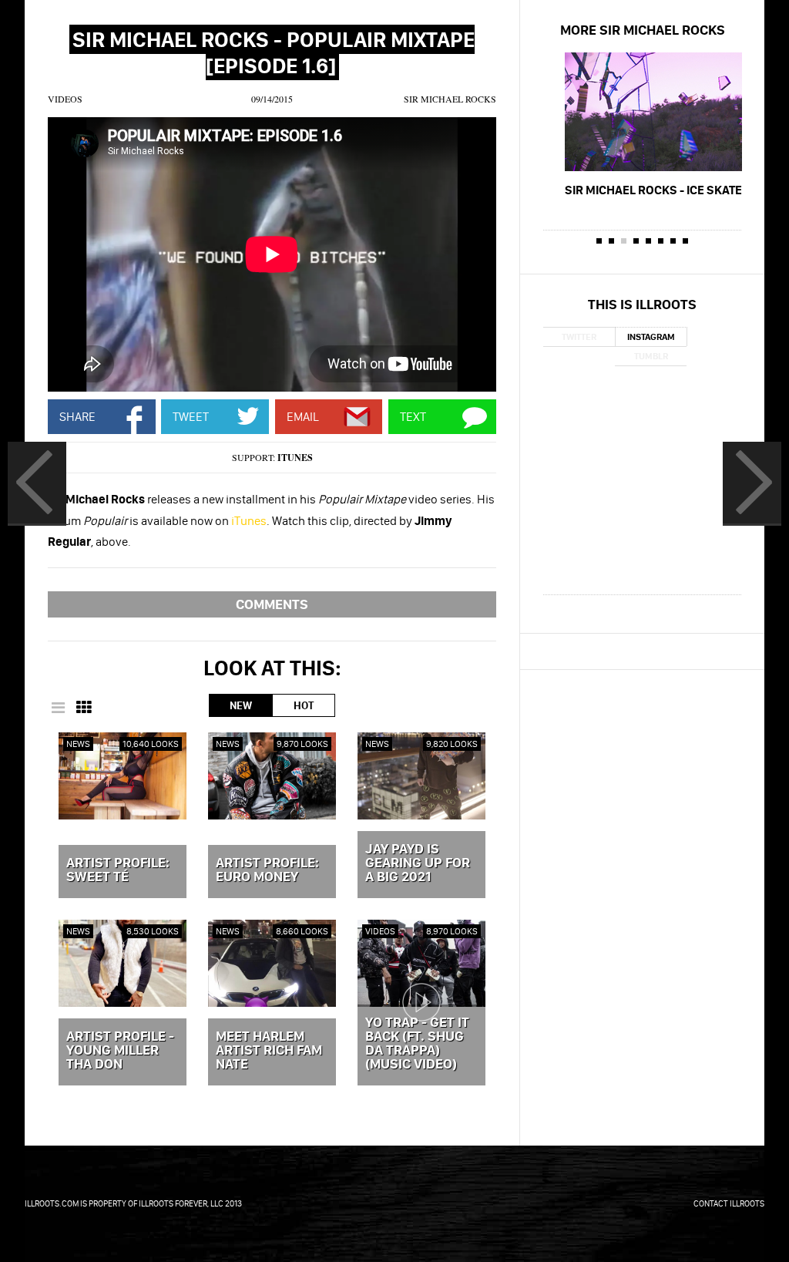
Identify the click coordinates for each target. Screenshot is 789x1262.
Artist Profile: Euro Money (267, 870)
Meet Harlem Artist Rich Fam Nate (269, 1050)
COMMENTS (272, 604)
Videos (65, 99)
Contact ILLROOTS (728, 1203)
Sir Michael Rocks (450, 99)
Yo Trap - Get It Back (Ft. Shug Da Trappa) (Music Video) (417, 1043)
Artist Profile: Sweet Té (118, 870)
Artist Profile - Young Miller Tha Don (120, 1050)
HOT (304, 705)
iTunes (295, 457)
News (78, 743)
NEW (241, 705)
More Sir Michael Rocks (642, 30)
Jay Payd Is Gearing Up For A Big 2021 (417, 863)
